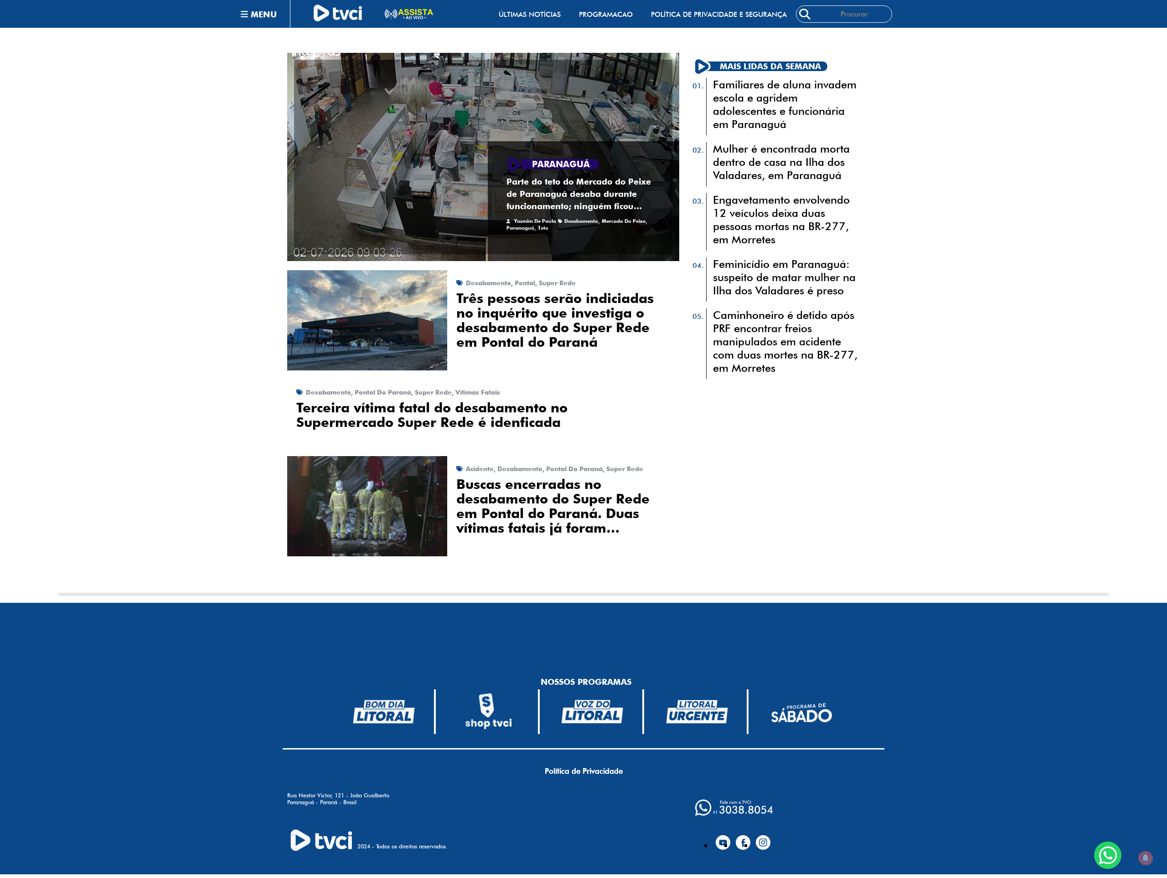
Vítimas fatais (477, 392)
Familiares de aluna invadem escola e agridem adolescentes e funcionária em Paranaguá (785, 104)
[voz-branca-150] (592, 711)
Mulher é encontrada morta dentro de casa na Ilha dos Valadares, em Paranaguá (781, 162)
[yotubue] (723, 838)
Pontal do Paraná (383, 392)
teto (543, 228)
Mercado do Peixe (623, 221)
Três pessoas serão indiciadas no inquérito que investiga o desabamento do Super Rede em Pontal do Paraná (555, 320)
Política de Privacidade (584, 770)
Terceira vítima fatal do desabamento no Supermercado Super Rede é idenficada (432, 415)
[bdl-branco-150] (384, 711)
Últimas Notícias (530, 14)
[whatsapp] (734, 807)
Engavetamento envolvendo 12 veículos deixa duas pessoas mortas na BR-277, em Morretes (781, 219)
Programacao (606, 14)
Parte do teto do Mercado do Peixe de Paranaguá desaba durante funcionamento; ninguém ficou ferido (578, 194)
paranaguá (520, 228)
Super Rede (557, 283)
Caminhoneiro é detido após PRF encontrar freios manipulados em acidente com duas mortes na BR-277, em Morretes (785, 341)
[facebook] (743, 838)
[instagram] (763, 838)
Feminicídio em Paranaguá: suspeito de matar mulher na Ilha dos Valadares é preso (784, 277)
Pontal (525, 283)
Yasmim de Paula (535, 221)
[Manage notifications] (1145, 858)
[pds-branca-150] (801, 712)
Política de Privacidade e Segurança (719, 14)
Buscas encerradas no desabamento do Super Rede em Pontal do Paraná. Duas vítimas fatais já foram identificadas (553, 506)
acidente (480, 468)
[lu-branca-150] (697, 711)
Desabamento (581, 221)
